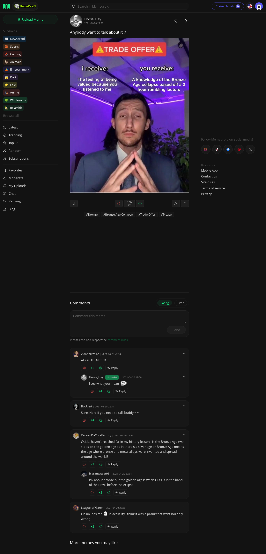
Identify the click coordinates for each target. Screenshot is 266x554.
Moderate (16, 178)
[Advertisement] (230, 73)
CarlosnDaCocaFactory (96, 435)
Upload (32, 19)
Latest (13, 127)
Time (180, 303)
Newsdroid (14, 39)
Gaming (12, 54)
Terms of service (213, 188)
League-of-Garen (92, 507)
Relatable (13, 108)
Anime (11, 92)
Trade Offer (147, 214)
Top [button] (12, 143)
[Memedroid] (6, 6)
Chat (12, 193)
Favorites (16, 170)
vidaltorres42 (90, 354)
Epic (10, 85)
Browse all (11, 115)
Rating (164, 303)
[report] (176, 203)
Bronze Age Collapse (119, 214)
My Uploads (17, 186)
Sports (11, 46)
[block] (185, 203)
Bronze (93, 214)
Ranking (15, 201)
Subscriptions (19, 158)
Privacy (206, 194)
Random (15, 150)
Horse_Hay (92, 19)
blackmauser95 (99, 473)
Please (167, 214)
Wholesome (15, 100)
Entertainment (16, 69)
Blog (12, 209)
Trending (15, 135)
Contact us (209, 176)
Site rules (208, 182)
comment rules (117, 340)
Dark (10, 77)
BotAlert (86, 406)
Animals (12, 62)
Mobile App (209, 170)
